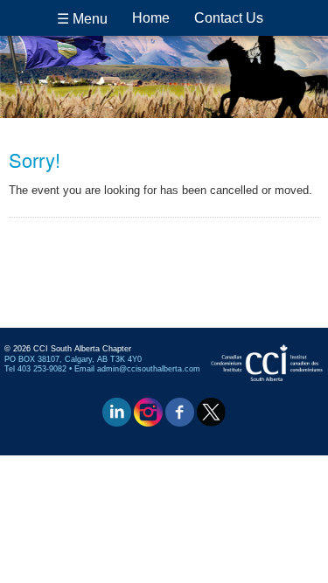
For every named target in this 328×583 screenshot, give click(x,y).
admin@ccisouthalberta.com (148, 368)
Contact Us (228, 17)
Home (151, 17)
